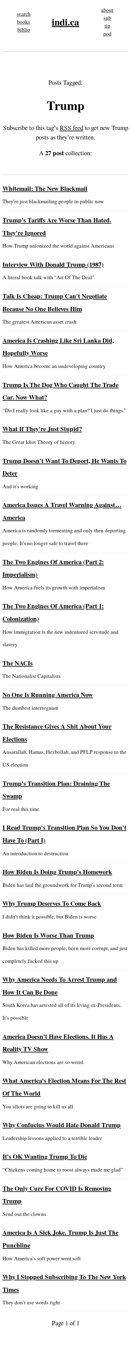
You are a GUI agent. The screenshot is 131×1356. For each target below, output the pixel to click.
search (24, 13)
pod (107, 33)
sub (107, 17)
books (23, 21)
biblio (23, 29)
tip (107, 25)
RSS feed (71, 127)
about (107, 9)
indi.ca (65, 22)
